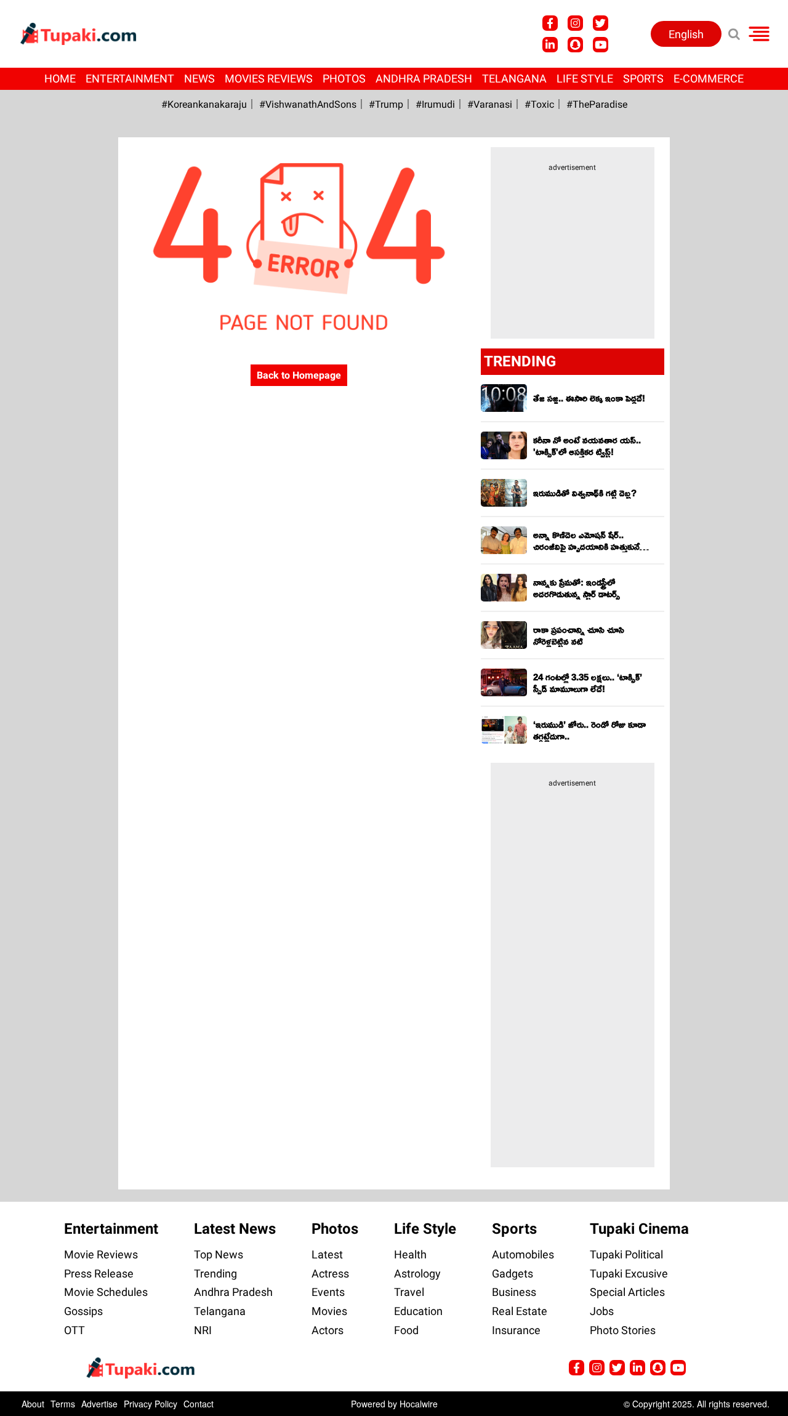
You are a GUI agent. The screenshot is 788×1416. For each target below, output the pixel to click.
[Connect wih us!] (550, 44)
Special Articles (627, 1291)
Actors (328, 1330)
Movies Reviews (269, 78)
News (199, 78)
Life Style (585, 78)
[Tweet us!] (600, 23)
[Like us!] (550, 23)
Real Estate (519, 1311)
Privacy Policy (150, 1404)
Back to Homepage (299, 375)
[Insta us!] (575, 23)
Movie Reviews (101, 1254)
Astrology (417, 1273)
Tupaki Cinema (639, 1228)
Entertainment (130, 78)
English (686, 34)
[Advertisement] (55, 480)
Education (418, 1311)
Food (406, 1330)
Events (328, 1291)
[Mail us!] (678, 1367)
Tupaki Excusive (629, 1273)
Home (60, 78)
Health (410, 1254)
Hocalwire (419, 1404)
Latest (327, 1254)
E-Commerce (708, 78)
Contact (198, 1404)
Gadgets (512, 1273)
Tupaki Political (626, 1254)
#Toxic (539, 104)
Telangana (514, 78)
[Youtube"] (600, 44)
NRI (203, 1330)
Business (514, 1291)
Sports (643, 78)
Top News (218, 1254)
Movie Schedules (106, 1291)
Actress (330, 1273)
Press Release (99, 1273)
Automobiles (523, 1254)
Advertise (99, 1404)
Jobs (602, 1311)
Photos (344, 78)
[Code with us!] (575, 44)
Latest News (235, 1228)
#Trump (386, 104)
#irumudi (435, 104)
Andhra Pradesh (424, 78)
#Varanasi (489, 104)
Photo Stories (623, 1330)
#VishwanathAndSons (307, 104)
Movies (329, 1311)
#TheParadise (596, 104)
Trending (215, 1273)
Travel (409, 1291)
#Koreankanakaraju (204, 104)
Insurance (516, 1330)
